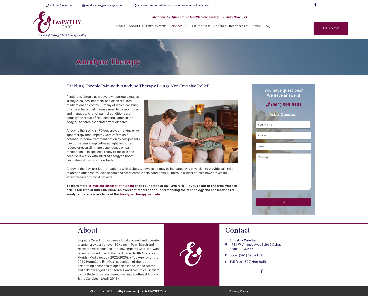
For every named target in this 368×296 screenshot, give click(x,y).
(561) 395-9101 (286, 104)
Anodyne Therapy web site (140, 194)
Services (175, 26)
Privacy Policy (239, 291)
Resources (237, 26)
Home (121, 26)
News (256, 26)
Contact (219, 26)
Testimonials (200, 26)
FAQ (267, 26)
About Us (135, 26)
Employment (156, 26)
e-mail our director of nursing (111, 186)
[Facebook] (315, 5)
